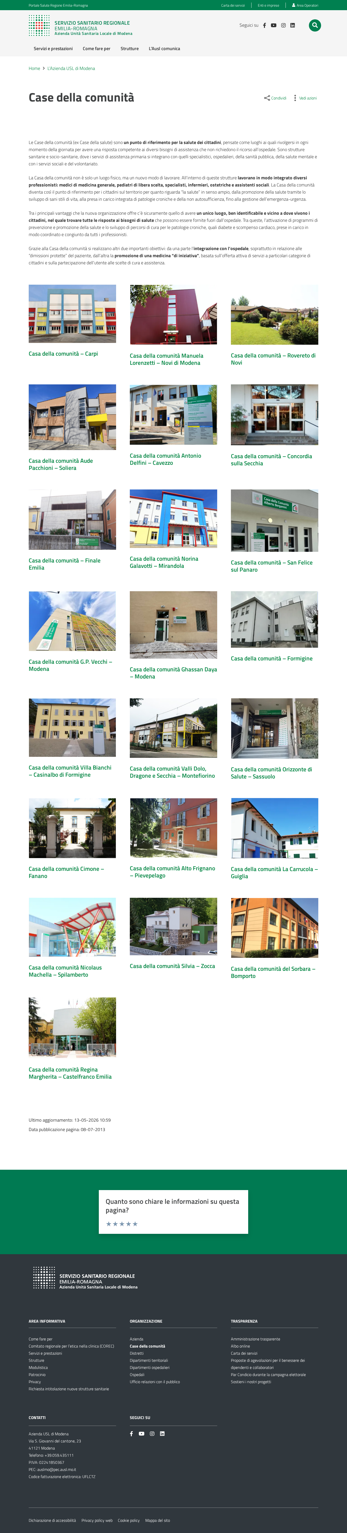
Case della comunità (147, 1346)
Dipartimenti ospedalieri (149, 1367)
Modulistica (38, 1367)
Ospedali (137, 1374)
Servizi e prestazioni (45, 1353)
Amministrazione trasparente (255, 1339)
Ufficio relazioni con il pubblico (155, 1382)
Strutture (36, 1360)
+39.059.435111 (59, 1455)
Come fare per (40, 1339)
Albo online (240, 1346)
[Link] (80, 25)
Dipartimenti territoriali (149, 1360)
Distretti (137, 1353)
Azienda (136, 1339)
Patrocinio (37, 1374)
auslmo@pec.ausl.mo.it (56, 1469)
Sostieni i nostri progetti (251, 1382)
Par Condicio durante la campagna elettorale (268, 1374)
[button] (315, 25)
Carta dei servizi (244, 1353)
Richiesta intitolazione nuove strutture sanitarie (69, 1389)
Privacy (35, 1382)
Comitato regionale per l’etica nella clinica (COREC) (71, 1346)
